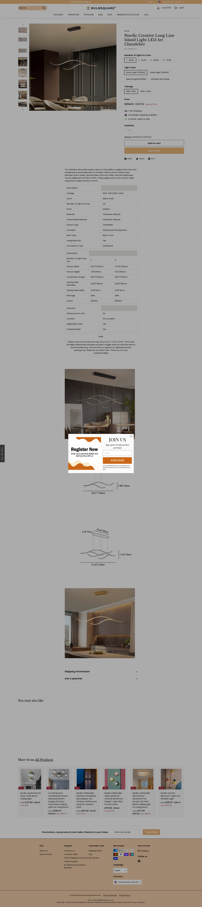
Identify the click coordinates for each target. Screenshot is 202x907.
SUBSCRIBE (117, 460)
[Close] (131, 436)
